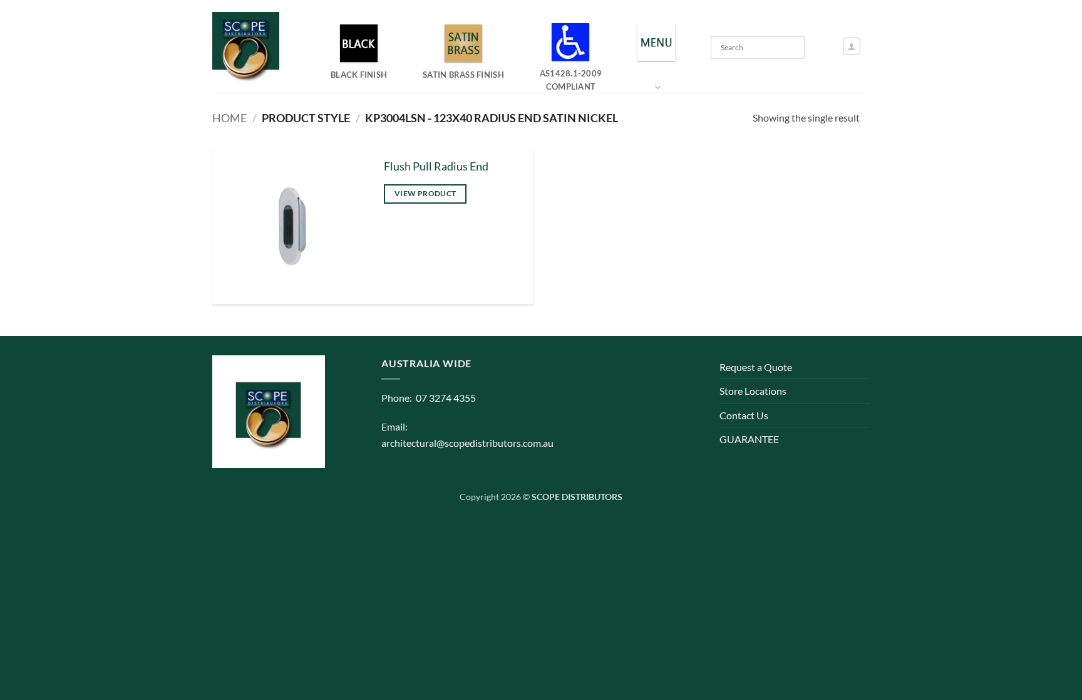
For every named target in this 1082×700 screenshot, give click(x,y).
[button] (851, 46)
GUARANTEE (749, 439)
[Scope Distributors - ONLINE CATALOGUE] (248, 46)
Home (229, 118)
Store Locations (752, 391)
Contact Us (743, 415)
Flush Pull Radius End (436, 166)
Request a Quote (755, 367)
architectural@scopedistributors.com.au (467, 443)
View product (425, 193)
